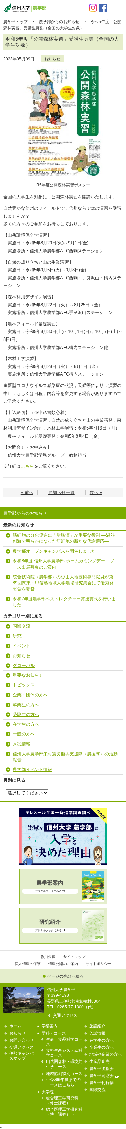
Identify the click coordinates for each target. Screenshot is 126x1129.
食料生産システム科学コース (64, 1052)
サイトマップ (74, 957)
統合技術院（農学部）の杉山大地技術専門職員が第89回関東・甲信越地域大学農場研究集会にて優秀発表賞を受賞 (63, 582)
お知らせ (52, 59)
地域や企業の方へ (105, 1054)
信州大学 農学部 (24, 7)
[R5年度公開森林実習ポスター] (63, 68)
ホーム (15, 1026)
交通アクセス (65, 1015)
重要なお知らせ (28, 675)
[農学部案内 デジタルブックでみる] (63, 900)
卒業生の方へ (26, 704)
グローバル (24, 665)
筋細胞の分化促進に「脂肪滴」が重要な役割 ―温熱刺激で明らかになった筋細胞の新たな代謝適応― (64, 538)
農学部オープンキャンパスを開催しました (54, 551)
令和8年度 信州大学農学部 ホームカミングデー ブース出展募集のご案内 (63, 564)
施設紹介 (97, 1026)
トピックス (24, 684)
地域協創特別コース (64, 1073)
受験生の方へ (26, 714)
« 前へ (27, 492)
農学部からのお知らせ (59, 21)
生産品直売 (99, 1061)
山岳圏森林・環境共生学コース (64, 1064)
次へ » (96, 492)
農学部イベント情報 (32, 769)
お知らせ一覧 (61, 492)
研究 (17, 635)
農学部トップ (15, 21)
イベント (21, 645)
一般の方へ (24, 733)
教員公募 (48, 957)
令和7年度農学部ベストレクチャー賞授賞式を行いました (64, 601)
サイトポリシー (99, 964)
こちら (27, 466)
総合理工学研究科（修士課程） (62, 1100)
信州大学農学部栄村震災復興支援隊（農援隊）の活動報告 (65, 756)
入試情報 (21, 744)
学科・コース (54, 1033)
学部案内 (50, 1026)
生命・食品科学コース (64, 1041)
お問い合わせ (21, 1040)
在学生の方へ (26, 724)
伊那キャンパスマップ (21, 1055)
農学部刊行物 (101, 1082)
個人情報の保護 (28, 964)
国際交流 (21, 626)
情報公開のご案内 (63, 964)
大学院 (48, 1092)
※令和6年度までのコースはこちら (63, 1082)
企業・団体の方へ (30, 694)
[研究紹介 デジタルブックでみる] (63, 939)
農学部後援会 (101, 1068)
